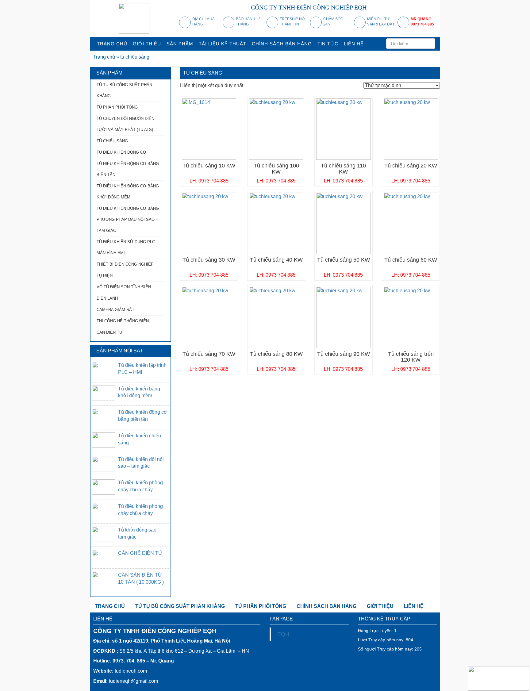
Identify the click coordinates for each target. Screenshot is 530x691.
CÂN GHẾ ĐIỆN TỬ (140, 553)
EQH (283, 634)
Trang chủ (104, 57)
